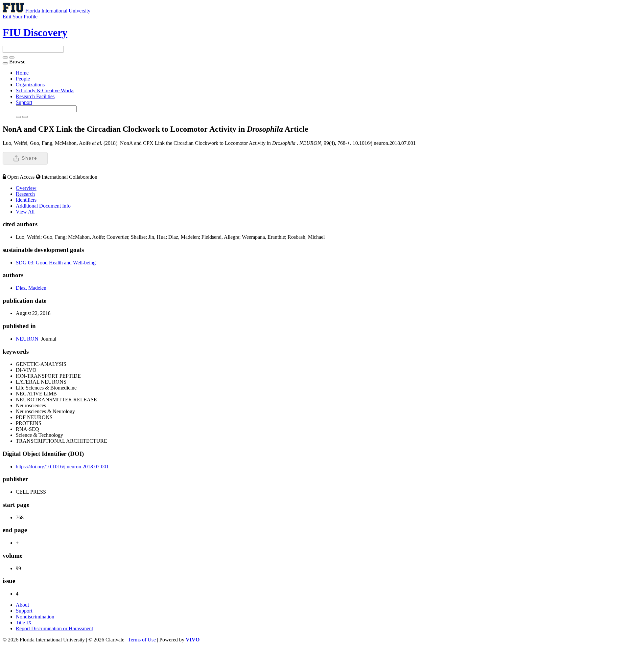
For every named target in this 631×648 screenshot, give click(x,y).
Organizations (30, 84)
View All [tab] (25, 211)
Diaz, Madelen (31, 288)
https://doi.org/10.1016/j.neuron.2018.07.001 (62, 466)
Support (24, 102)
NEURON (27, 339)
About (22, 605)
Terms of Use (142, 639)
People (23, 78)
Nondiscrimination (35, 616)
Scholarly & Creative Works (45, 90)
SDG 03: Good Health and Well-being (56, 262)
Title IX (24, 622)
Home (22, 73)
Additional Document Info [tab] (43, 206)
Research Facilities (35, 96)
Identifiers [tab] (26, 200)
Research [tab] (25, 194)
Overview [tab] (26, 188)
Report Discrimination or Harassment (54, 628)
